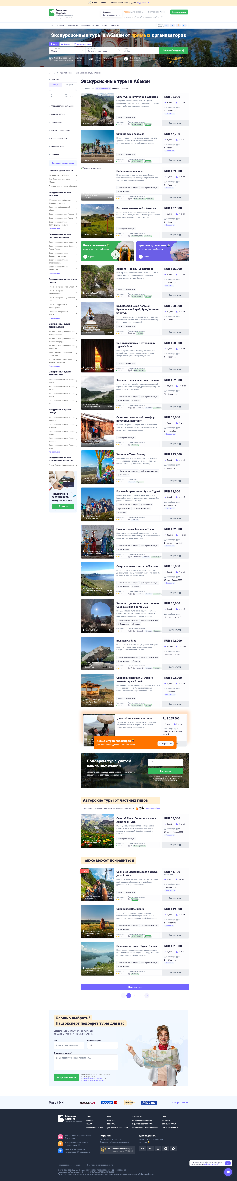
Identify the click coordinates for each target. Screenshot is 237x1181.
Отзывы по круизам (170, 1128)
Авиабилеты (73, 25)
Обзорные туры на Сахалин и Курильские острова (60, 201)
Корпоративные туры (90, 25)
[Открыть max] (173, 1148)
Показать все (54, 229)
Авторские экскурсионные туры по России (62, 347)
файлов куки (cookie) (211, 1164)
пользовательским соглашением (165, 781)
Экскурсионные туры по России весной (62, 387)
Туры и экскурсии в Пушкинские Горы (62, 299)
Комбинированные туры (129, 188)
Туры (51, 25)
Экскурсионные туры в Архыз (61, 218)
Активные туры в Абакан (59, 175)
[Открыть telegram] (142, 1148)
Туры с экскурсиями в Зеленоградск (58, 306)
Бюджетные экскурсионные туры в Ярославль (60, 353)
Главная (52, 73)
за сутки (69, 85)
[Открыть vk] (150, 1148)
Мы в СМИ (111, 1120)
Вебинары (111, 1124)
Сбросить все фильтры (63, 163)
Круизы (67, 44)
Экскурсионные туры (127, 117)
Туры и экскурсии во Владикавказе (57, 292)
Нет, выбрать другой (113, 15)
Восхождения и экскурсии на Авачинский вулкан (60, 360)
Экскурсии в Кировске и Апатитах (58, 313)
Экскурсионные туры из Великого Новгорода (58, 254)
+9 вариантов (170, 434)
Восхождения (125, 509)
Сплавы (137, 401)
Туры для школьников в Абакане (62, 186)
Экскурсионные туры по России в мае (62, 446)
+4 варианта (169, 546)
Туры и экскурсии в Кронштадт (61, 287)
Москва (126, 12)
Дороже (124, 88)
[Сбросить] (82, 50)
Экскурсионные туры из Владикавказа (58, 261)
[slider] (50, 90)
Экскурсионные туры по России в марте (62, 432)
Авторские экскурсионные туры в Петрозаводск (62, 333)
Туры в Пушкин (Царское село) (61, 465)
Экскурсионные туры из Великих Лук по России (62, 247)
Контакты (114, 25)
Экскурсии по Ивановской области (59, 208)
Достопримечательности (117, 1128)
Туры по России (65, 73)
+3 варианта (169, 508)
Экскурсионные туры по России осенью (62, 401)
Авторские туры (84, 44)
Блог (109, 1116)
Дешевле (115, 88)
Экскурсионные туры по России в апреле (62, 439)
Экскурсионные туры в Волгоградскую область (58, 223)
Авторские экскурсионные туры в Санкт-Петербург (62, 340)
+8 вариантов (170, 694)
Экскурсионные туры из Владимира (58, 268)
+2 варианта (169, 114)
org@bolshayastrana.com (119, 1142)
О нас (104, 25)
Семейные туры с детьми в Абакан (59, 180)
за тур (55, 85)
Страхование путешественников (145, 1128)
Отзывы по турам (169, 1124)
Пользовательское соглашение (70, 1165)
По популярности (103, 88)
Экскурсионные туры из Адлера (62, 242)
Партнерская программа (142, 1120)
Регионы (60, 25)
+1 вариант (169, 188)
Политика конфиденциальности (100, 1165)
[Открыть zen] (165, 1148)
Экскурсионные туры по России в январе (62, 418)
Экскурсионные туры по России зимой (62, 381)
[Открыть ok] (158, 1148)
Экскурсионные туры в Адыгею (61, 214)
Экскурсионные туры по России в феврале (62, 425)
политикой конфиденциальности (93, 1078)
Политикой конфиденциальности (165, 779)
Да (104, 15)
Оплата (89, 1124)
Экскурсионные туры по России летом (62, 394)
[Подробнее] (79, 1145)
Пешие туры (124, 191)
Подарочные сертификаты (142, 1124)
